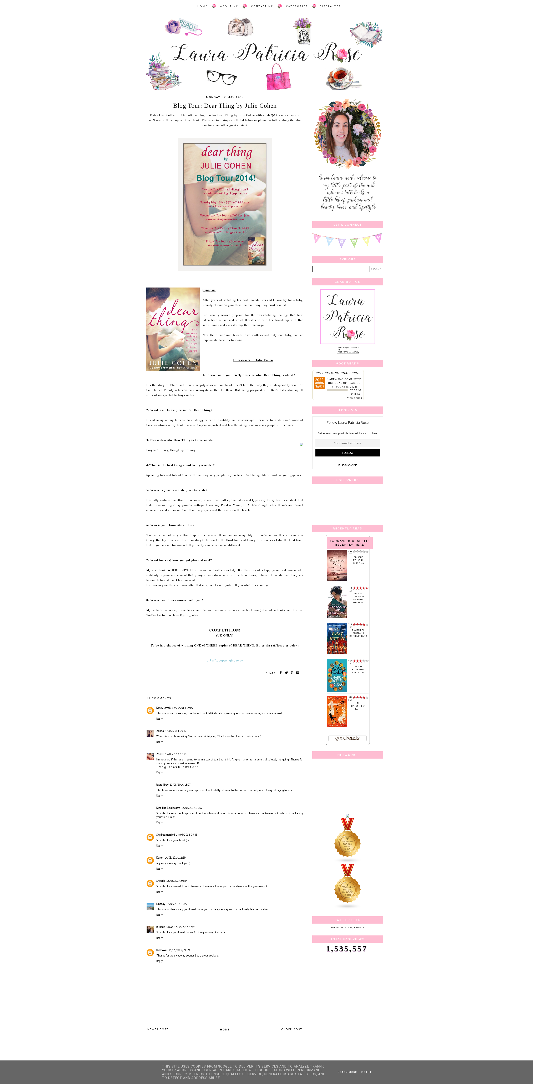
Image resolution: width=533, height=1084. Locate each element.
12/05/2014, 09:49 (175, 731)
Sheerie (160, 881)
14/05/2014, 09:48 (186, 834)
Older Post (291, 1029)
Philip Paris (360, 636)
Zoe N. (160, 754)
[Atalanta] (337, 726)
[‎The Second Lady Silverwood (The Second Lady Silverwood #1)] (337, 617)
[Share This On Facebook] (280, 673)
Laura (332, 379)
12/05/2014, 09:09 (182, 708)
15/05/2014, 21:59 (179, 950)
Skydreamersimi (165, 834)
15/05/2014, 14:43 (185, 927)
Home (225, 1029)
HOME (202, 6)
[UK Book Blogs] (347, 908)
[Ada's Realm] (337, 691)
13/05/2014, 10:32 (191, 808)
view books (354, 397)
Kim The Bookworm (168, 808)
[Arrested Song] (337, 580)
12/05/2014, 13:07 (180, 784)
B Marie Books (164, 927)
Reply (159, 718)
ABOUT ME (229, 6)
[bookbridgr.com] (347, 816)
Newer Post (158, 1029)
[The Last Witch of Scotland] (337, 653)
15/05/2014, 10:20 (176, 904)
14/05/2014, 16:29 (175, 857)
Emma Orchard (358, 601)
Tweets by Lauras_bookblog (348, 927)
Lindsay (160, 904)
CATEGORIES (297, 6)
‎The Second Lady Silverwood (356, 592)
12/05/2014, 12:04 (175, 754)
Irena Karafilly (358, 561)
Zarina (160, 731)
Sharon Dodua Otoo (358, 671)
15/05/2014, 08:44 (176, 881)
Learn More (347, 1072)
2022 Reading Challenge (338, 373)
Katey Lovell (163, 708)
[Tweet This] (285, 673)
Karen (159, 857)
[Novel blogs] (347, 862)
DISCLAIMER (330, 6)
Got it (366, 1072)
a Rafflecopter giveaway (225, 660)
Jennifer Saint (360, 707)
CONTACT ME (262, 6)
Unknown (161, 950)
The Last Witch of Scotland (356, 628)
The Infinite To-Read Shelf (182, 767)
